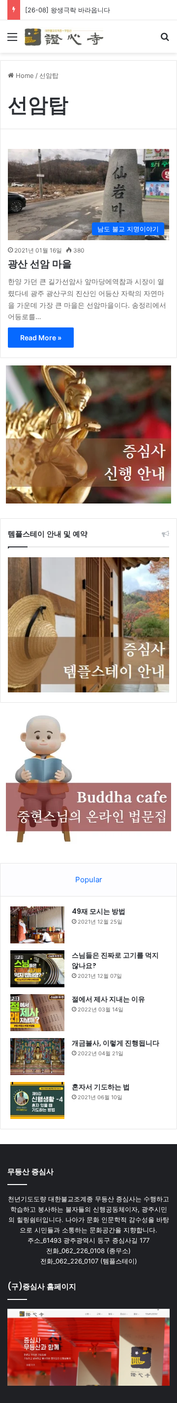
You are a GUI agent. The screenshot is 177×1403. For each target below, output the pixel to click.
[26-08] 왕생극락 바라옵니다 (67, 10)
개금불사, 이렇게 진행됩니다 (115, 1043)
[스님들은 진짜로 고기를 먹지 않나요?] (37, 968)
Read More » (40, 337)
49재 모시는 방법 (98, 911)
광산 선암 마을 (40, 264)
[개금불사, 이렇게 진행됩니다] (37, 1056)
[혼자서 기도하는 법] (37, 1100)
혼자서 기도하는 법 (101, 1087)
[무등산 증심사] (64, 36)
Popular (88, 879)
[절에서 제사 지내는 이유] (37, 1012)
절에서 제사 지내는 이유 (108, 999)
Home (24, 75)
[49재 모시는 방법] (37, 924)
